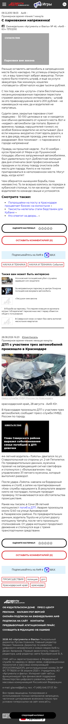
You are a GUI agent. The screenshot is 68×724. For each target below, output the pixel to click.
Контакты (37, 620)
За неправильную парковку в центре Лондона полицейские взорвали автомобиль (38, 289)
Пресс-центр (45, 607)
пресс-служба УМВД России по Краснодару (27, 398)
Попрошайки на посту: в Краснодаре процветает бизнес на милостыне (31, 204)
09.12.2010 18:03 (10, 13)
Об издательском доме (19, 607)
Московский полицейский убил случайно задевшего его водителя (36, 279)
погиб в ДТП (28, 507)
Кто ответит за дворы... (23, 215)
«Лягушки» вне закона (26, 298)
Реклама (8, 612)
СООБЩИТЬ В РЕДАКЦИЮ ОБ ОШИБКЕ (26, 629)
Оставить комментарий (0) (34, 240)
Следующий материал (33, 715)
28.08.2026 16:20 (10, 337)
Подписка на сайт (15, 620)
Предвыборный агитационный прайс (29, 625)
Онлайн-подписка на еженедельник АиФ (31, 616)
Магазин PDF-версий (31, 612)
